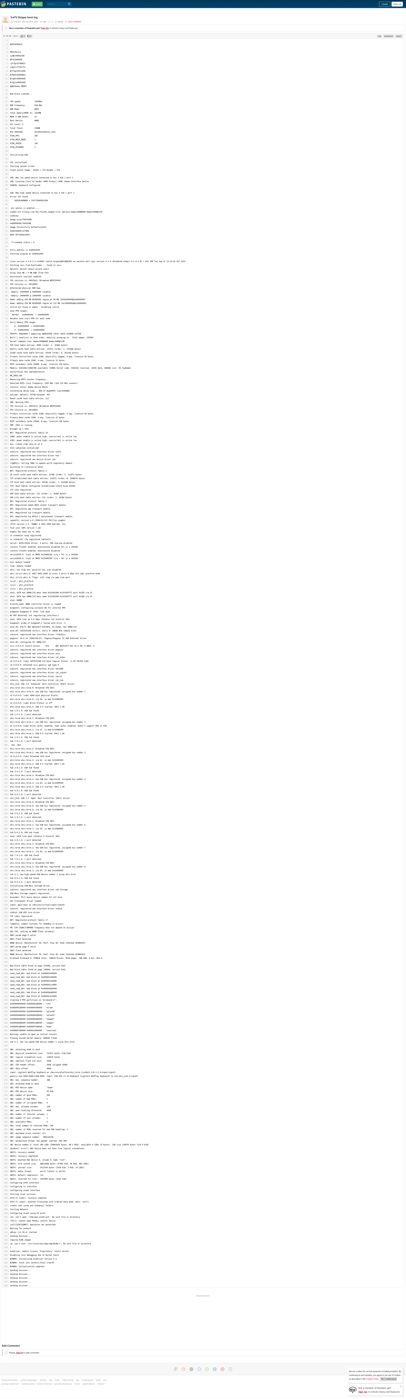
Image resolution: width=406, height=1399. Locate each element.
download (388, 36)
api (77, 1380)
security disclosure (63, 1383)
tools (57, 1380)
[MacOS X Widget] (215, 1369)
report (399, 36)
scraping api (87, 1380)
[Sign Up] (353, 1389)
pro (105, 1380)
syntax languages (28, 1380)
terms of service (44, 1383)
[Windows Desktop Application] (199, 1369)
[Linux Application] (230, 1369)
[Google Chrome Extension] (176, 1369)
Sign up (397, 4)
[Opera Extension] (222, 1369)
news (98, 1380)
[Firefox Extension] (184, 1369)
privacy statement (10, 1383)
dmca (77, 1383)
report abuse (88, 1383)
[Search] (69, 4)
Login (385, 4)
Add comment (74, 21)
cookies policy (28, 1383)
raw (379, 36)
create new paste (10, 1380)
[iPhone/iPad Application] (191, 1369)
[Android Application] (207, 1369)
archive (43, 1380)
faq (50, 1380)
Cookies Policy (372, 1379)
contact (101, 1383)
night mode (67, 1380)
